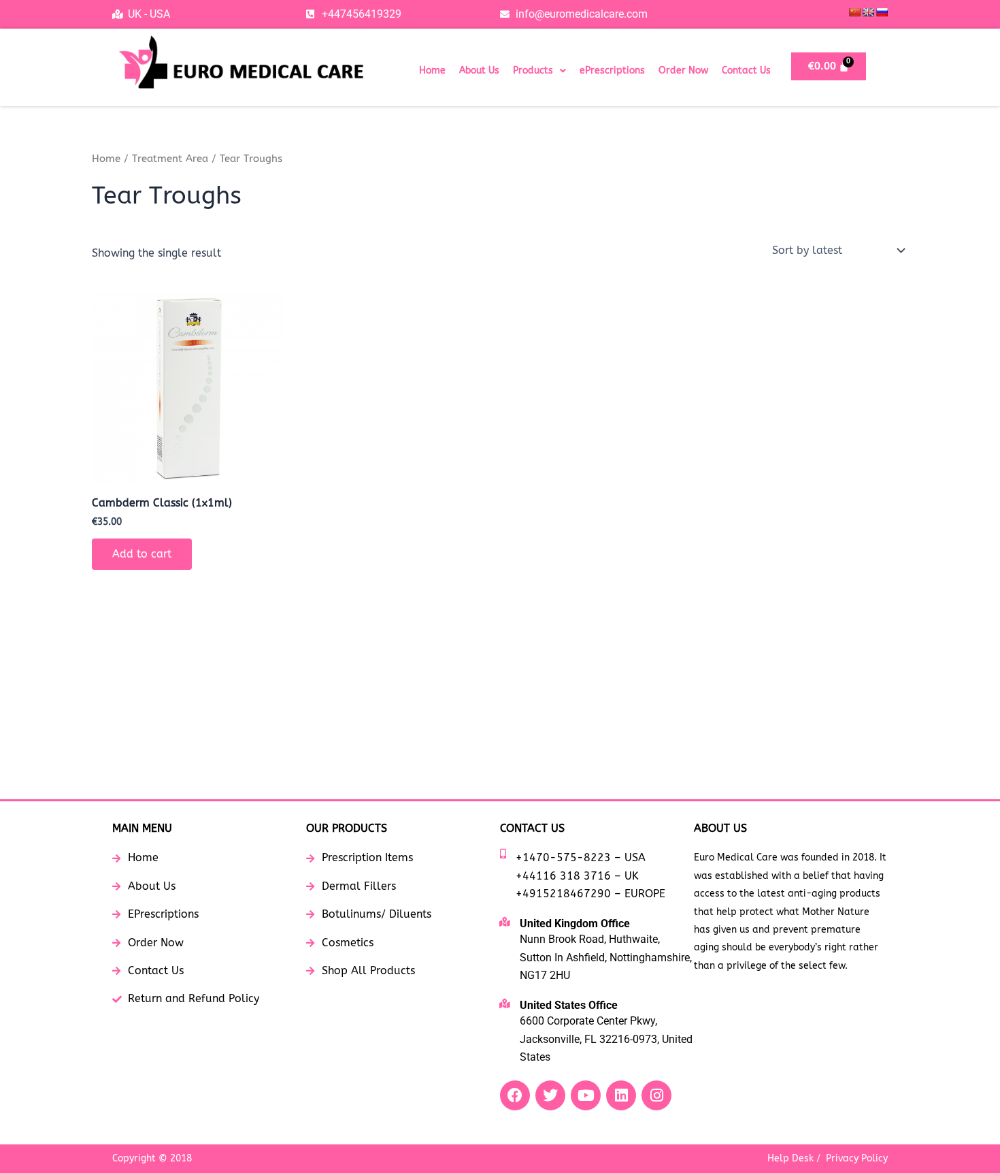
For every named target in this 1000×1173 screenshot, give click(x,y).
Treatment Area (170, 158)
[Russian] (882, 12)
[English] (868, 12)
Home (432, 70)
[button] (539, 71)
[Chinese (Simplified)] (854, 12)
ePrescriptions (612, 70)
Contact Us (746, 70)
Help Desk (790, 1158)
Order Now (683, 70)
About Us (479, 70)
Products (533, 70)
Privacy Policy (857, 1158)
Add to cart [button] (141, 553)
